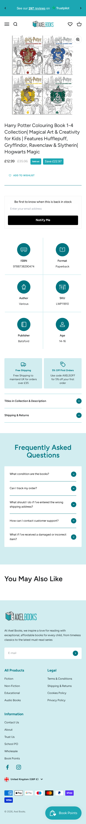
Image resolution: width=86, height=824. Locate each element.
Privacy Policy (56, 700)
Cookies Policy (56, 693)
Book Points (12, 758)
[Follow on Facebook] (7, 767)
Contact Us (11, 722)
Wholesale (11, 751)
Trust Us (9, 737)
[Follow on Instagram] (19, 767)
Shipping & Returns (59, 686)
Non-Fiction (12, 686)
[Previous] (5, 8)
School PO (11, 744)
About (8, 729)
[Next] (81, 8)
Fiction (8, 678)
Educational (12, 693)
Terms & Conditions (59, 678)
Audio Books (12, 700)
